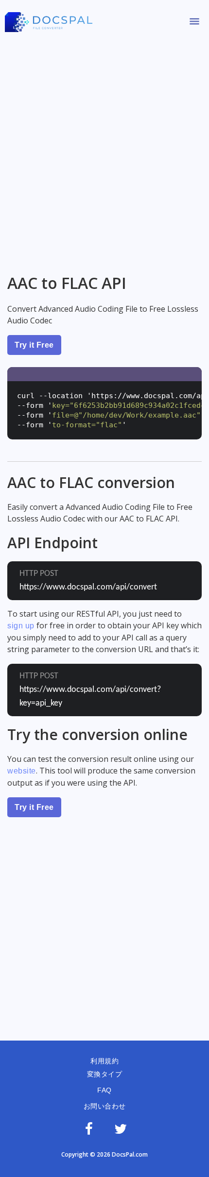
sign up (21, 626)
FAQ (104, 1090)
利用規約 (104, 1061)
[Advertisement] (104, 149)
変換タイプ (104, 1074)
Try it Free (34, 345)
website (21, 771)
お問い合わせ (105, 1106)
